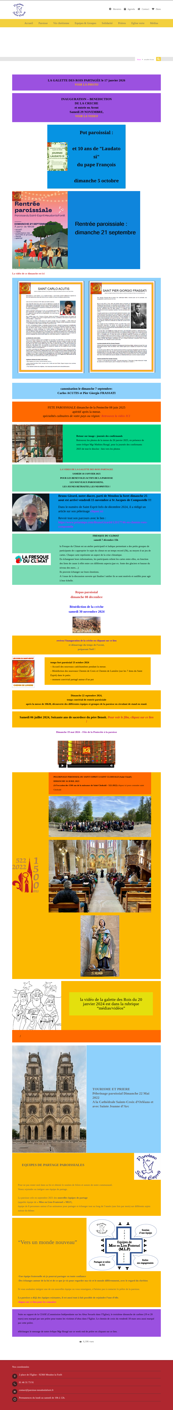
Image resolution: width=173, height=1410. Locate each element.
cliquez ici (96, 511)
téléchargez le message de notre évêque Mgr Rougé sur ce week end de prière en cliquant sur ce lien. (67, 1331)
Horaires (116, 9)
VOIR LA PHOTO (86, 84)
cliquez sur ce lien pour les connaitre (37, 1302)
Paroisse (43, 23)
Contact (145, 9)
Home (139, 59)
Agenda (131, 9)
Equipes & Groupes (85, 23)
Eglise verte (137, 23)
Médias (154, 23)
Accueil (28, 23)
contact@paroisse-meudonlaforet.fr (36, 1390)
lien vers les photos (110, 448)
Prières (122, 23)
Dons (158, 9)
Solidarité (107, 23)
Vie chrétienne (61, 23)
